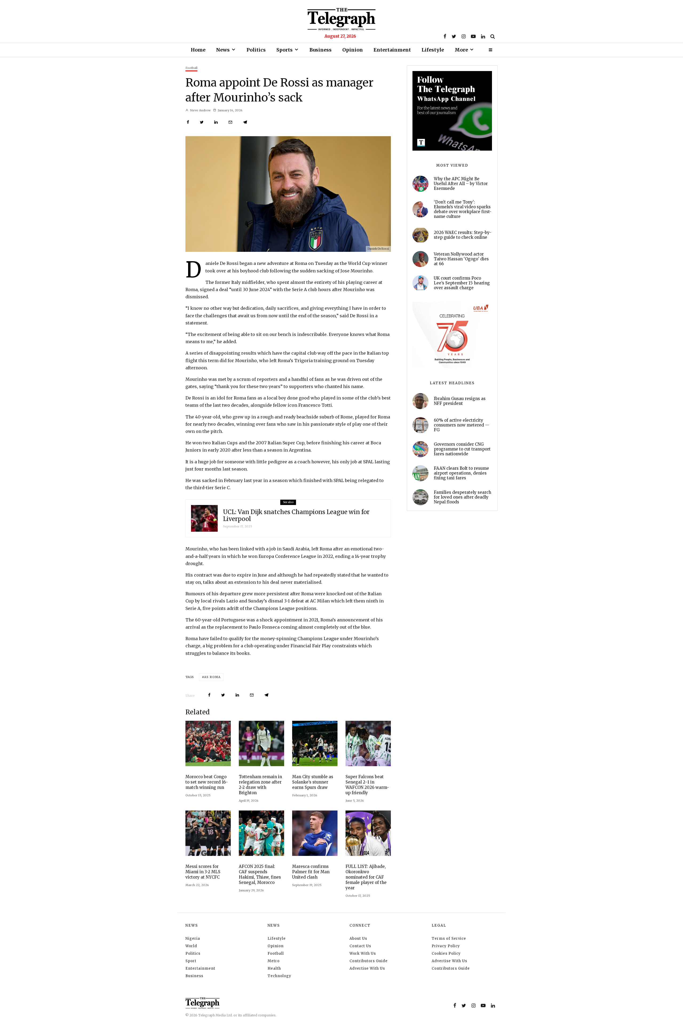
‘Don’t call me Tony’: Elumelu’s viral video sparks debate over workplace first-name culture (462, 209)
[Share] (188, 122)
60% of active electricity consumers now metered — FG (461, 425)
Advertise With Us (367, 968)
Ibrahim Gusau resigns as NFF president (460, 401)
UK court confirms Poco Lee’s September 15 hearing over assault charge (462, 283)
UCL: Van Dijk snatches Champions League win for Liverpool (296, 515)
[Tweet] (202, 122)
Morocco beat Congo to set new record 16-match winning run (206, 782)
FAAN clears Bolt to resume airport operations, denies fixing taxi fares (461, 473)
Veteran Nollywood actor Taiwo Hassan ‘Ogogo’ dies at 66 (461, 259)
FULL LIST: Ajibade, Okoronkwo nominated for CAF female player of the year (366, 877)
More (461, 50)
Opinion (352, 50)
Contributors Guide (369, 961)
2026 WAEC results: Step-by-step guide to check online (462, 235)
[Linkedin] (483, 36)
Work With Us (363, 953)
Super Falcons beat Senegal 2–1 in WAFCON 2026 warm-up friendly (367, 784)
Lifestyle (433, 50)
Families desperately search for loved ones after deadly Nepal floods (462, 497)
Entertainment (392, 50)
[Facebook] (445, 36)
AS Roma (212, 677)
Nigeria (192, 938)
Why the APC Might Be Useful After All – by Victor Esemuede (461, 184)
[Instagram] (463, 36)
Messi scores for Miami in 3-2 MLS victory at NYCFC (202, 872)
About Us (358, 938)
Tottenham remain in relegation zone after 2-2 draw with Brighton (260, 784)
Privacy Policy (446, 946)
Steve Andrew (200, 110)
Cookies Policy (446, 953)
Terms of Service (449, 938)
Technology (279, 976)
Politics (256, 50)
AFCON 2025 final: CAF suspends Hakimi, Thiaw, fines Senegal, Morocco (260, 874)
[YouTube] (473, 36)
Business (320, 50)
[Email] (230, 122)
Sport (190, 961)
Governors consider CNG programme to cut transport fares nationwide (462, 449)
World (191, 946)
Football (191, 68)
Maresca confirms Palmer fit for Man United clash (310, 872)
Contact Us (360, 946)
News (223, 50)
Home (198, 50)
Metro (274, 961)
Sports (284, 50)
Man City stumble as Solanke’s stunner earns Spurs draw (312, 782)
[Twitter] (454, 36)
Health (274, 968)
